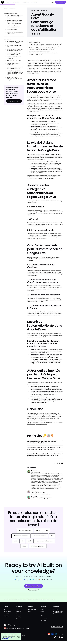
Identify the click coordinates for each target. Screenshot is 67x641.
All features (6, 615)
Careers (42, 609)
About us (42, 611)
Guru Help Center (32, 609)
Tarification (34, 2)
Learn (17, 609)
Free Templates (44, 620)
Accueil (5, 599)
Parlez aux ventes (14, 101)
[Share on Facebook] (40, 34)
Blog (17, 618)
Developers (18, 615)
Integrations (6, 613)
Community (18, 617)
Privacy (23, 635)
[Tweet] (37, 34)
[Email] (32, 34)
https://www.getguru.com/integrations (37, 424)
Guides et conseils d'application (20, 599)
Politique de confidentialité (7, 638)
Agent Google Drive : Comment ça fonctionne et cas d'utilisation (41, 599)
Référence (10, 599)
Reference (18, 613)
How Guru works (7, 611)
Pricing (5, 609)
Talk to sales (55, 609)
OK (18, 636)
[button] (8, 2)
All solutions (6, 617)
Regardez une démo (60, 2)
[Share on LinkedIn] (35, 34)
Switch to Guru (44, 618)
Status (29, 611)
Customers (18, 611)
